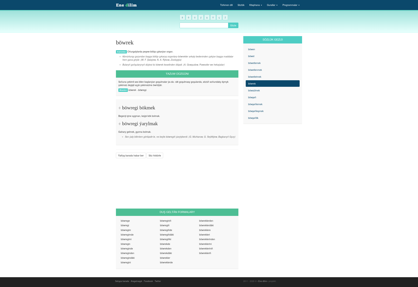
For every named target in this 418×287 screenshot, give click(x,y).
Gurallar (271, 5)
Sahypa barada (122, 281)
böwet (251, 56)
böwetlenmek (255, 69)
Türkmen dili (226, 5)
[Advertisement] (177, 183)
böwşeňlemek (255, 104)
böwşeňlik (253, 117)
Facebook (148, 281)
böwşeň (252, 97)
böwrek (252, 83)
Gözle (233, 25)
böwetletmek (254, 76)
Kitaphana (254, 5)
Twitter (158, 281)
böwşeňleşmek (256, 111)
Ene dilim (262, 281)
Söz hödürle (155, 155)
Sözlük (241, 5)
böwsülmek (254, 90)
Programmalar (290, 5)
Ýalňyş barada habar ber (131, 155)
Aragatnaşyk (136, 281)
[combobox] (204, 25)
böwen (251, 49)
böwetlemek (254, 63)
